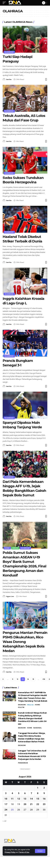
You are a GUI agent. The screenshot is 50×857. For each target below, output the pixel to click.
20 (25, 804)
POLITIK (21, 707)
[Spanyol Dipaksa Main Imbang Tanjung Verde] (25, 405)
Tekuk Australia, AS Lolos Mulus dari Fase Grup (24, 118)
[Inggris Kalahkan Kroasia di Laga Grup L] (25, 281)
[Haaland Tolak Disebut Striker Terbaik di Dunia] (25, 219)
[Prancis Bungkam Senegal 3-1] (25, 343)
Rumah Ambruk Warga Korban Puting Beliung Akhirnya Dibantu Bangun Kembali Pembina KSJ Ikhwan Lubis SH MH (32, 718)
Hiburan (30, 705)
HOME (7, 548)
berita (8, 79)
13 (25, 798)
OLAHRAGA (9, 52)
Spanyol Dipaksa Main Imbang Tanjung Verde (22, 424)
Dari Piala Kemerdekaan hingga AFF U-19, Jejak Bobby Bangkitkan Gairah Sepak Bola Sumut (24, 488)
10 (6, 798)
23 (44, 804)
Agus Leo (10, 596)
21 (31, 804)
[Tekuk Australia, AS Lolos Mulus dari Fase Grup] (25, 98)
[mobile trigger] (5, 3)
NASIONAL (37, 728)
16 (44, 798)
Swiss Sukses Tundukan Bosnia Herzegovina (23, 180)
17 (6, 804)
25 (12, 809)
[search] (38, 2)
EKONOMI (22, 705)
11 (12, 679)
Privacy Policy (10, 852)
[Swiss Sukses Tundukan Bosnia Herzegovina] (25, 160)
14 (28, 679)
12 (17, 679)
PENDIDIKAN (23, 763)
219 (44, 679)
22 (37, 804)
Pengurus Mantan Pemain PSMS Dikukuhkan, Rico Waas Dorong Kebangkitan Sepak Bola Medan (25, 641)
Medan (15, 548)
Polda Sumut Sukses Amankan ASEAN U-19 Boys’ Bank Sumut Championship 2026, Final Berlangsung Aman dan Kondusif (24, 564)
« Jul (4, 821)
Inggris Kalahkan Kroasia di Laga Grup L (23, 300)
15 (33, 679)
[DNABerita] (15, 3)
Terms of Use (24, 852)
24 (6, 809)
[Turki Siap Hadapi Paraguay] (25, 39)
